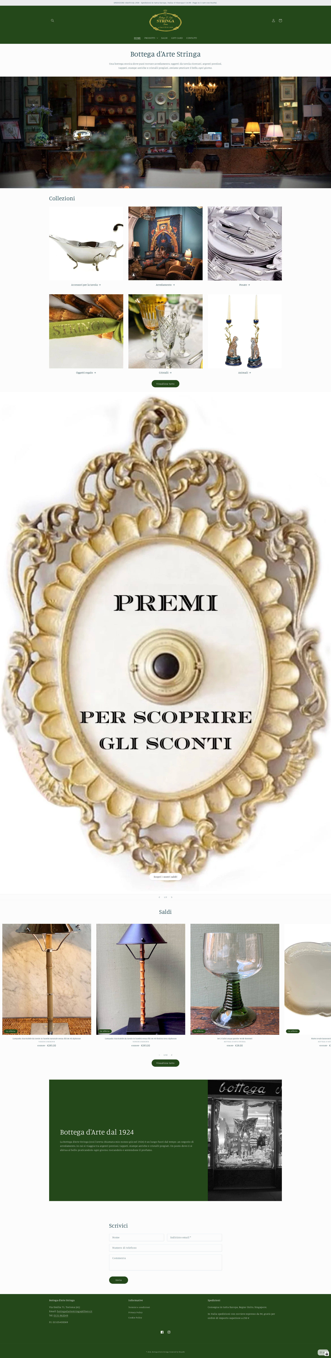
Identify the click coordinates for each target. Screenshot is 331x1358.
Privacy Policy (135, 1312)
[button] (52, 20)
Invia (119, 1280)
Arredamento (164, 284)
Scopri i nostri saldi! (165, 876)
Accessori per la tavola (84, 284)
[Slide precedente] (159, 897)
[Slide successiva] (172, 897)
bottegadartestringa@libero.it (74, 1311)
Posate (243, 284)
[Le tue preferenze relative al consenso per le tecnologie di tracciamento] (327, 1354)
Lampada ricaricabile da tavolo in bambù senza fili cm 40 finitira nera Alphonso (141, 1038)
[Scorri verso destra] (172, 1055)
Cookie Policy (135, 1317)
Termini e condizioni (139, 1307)
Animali (243, 372)
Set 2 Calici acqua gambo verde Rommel (234, 1038)
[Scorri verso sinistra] (159, 1055)
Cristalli (164, 372)
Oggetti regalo (84, 372)
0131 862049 (61, 1315)
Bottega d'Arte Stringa (160, 1352)
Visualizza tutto (165, 383)
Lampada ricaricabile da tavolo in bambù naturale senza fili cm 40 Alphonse (47, 1038)
